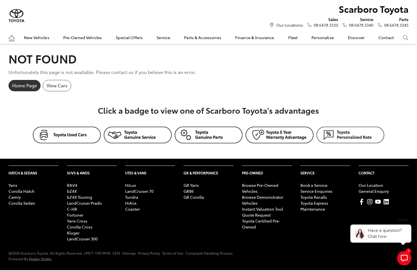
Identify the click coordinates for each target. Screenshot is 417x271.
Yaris (13, 185)
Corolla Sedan (22, 203)
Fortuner (75, 215)
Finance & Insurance (254, 37)
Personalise (322, 37)
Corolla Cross (79, 227)
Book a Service (313, 185)
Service (163, 37)
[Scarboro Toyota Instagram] (371, 202)
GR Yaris (191, 185)
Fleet (293, 37)
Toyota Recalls (313, 197)
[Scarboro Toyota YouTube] (379, 202)
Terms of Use (172, 253)
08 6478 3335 (326, 25)
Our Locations (289, 25)
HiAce (130, 203)
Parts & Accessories (202, 37)
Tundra (131, 197)
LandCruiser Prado (84, 203)
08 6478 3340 (361, 25)
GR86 (189, 191)
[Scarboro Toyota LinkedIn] (387, 202)
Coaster (132, 209)
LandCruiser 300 (82, 239)
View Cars (57, 85)
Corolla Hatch (22, 191)
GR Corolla (194, 197)
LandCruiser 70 (139, 191)
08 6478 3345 (396, 25)
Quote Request (256, 215)
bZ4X (72, 191)
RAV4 (72, 185)
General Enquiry (374, 191)
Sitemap (129, 253)
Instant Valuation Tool (262, 209)
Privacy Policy (149, 253)
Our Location (371, 185)
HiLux (130, 185)
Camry (15, 197)
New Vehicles (36, 37)
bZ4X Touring (79, 197)
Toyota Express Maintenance (314, 206)
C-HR (72, 209)
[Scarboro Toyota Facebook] (363, 202)
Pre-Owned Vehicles (82, 37)
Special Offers (129, 37)
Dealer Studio (40, 258)
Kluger (73, 233)
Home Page (24, 85)
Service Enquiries (316, 191)
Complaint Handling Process (209, 253)
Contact (386, 37)
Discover (356, 37)
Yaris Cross (77, 221)
